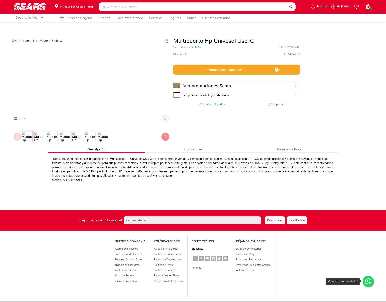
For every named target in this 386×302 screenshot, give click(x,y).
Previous (17, 136)
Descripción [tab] (96, 149)
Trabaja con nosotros (127, 264)
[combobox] (197, 6)
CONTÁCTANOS (203, 241)
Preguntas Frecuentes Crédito (253, 264)
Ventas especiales (125, 270)
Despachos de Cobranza (168, 281)
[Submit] (290, 7)
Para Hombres (297, 220)
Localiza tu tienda (129, 18)
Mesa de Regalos (79, 18)
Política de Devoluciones (168, 259)
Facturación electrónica (128, 259)
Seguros (175, 18)
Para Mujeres (275, 220)
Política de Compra (165, 270)
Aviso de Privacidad (165, 248)
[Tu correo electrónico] (193, 220)
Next (165, 136)
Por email (197, 267)
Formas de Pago (245, 254)
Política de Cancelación (167, 254)
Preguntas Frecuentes (248, 259)
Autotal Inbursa (245, 270)
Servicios (156, 18)
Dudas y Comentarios (248, 248)
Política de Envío (163, 264)
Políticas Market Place (167, 275)
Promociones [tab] (193, 149)
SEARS (196, 47)
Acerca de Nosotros (126, 248)
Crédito (104, 18)
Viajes (191, 18)
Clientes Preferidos (216, 18)
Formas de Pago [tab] (289, 149)
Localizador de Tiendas (128, 254)
